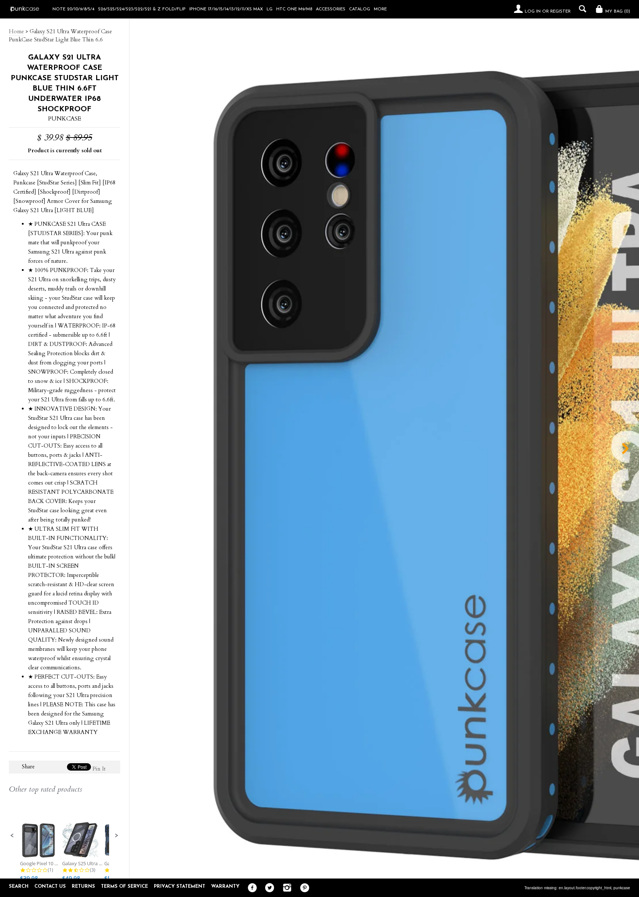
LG (270, 9)
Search (18, 886)
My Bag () (617, 11)
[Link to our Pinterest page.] (302, 888)
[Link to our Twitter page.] (267, 888)
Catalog (359, 9)
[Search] (580, 9)
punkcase (621, 887)
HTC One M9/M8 (294, 9)
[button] (12, 835)
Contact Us (50, 886)
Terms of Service (124, 886)
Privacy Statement (179, 886)
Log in (533, 11)
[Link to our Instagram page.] (285, 888)
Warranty (225, 886)
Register (560, 11)
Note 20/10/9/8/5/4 (73, 9)
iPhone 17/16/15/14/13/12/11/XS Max (226, 9)
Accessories (330, 9)
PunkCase (64, 119)
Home (16, 31)
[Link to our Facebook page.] (250, 888)
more (380, 9)
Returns (83, 886)
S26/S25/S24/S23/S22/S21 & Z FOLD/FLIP (142, 9)
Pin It (99, 768)
